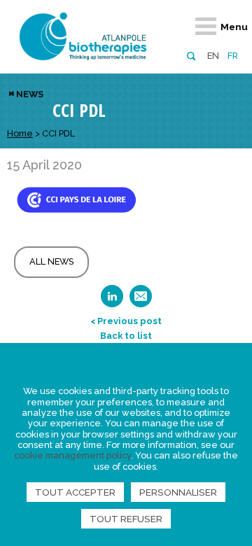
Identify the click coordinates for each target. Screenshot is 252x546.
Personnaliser (178, 492)
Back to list (126, 335)
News (29, 94)
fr (232, 55)
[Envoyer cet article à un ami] (140, 300)
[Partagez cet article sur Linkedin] (112, 300)
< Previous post (126, 321)
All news (51, 261)
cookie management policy (72, 455)
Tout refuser (126, 518)
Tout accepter (75, 492)
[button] (190, 55)
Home (20, 133)
